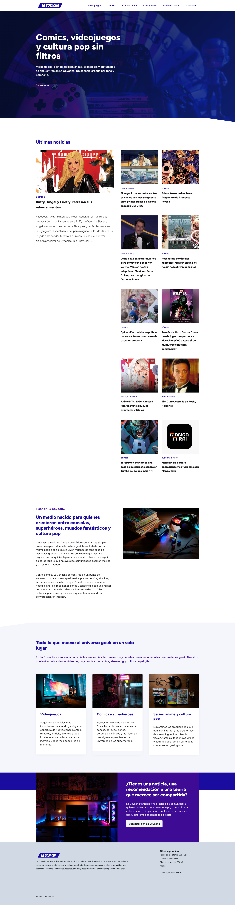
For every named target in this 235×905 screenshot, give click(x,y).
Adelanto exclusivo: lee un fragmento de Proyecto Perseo (177, 197)
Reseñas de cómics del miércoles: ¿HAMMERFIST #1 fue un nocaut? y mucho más (179, 262)
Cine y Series (150, 5)
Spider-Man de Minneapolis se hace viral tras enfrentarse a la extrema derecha (139, 336)
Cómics (112, 5)
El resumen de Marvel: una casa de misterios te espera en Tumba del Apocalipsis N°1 (139, 466)
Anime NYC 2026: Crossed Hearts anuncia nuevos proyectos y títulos (137, 405)
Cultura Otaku (129, 5)
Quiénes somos (171, 5)
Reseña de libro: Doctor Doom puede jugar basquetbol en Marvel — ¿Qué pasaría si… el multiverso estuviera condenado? (180, 340)
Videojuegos (94, 5)
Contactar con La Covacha (144, 823)
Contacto (191, 5)
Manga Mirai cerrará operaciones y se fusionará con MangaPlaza (180, 466)
